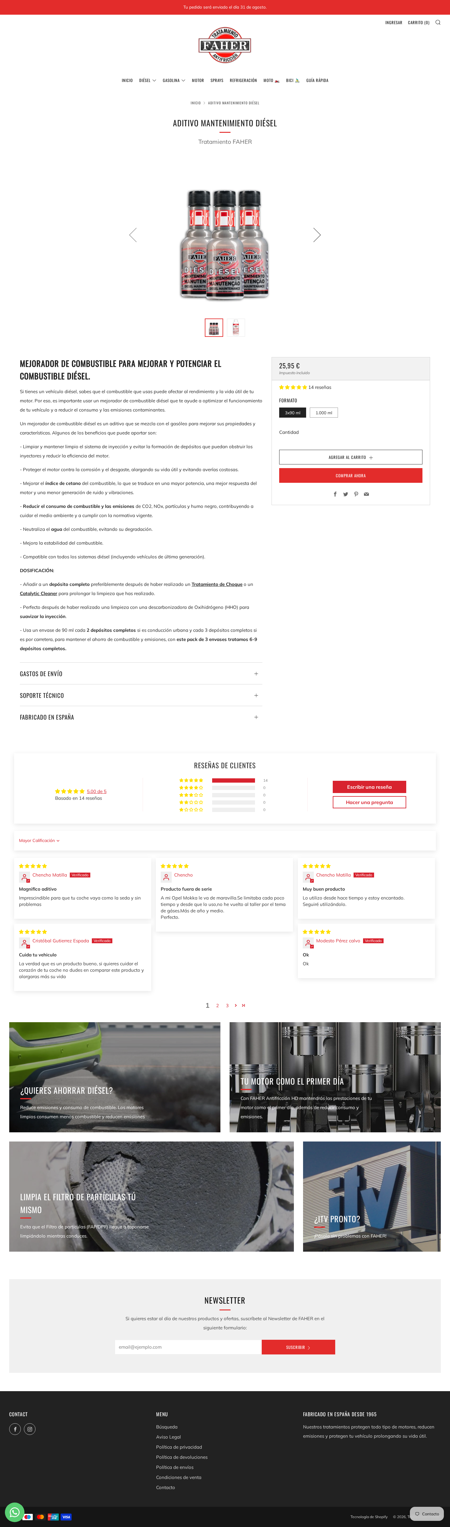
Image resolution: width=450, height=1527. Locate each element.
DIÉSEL (145, 80)
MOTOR (198, 80)
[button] (293, 387)
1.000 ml (324, 412)
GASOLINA (171, 80)
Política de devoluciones (182, 1457)
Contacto (165, 1487)
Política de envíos (174, 1467)
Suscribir (295, 1347)
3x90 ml (292, 412)
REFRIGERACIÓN (243, 80)
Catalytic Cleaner (38, 593)
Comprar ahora (351, 475)
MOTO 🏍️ (272, 80)
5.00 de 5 (97, 791)
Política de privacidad (179, 1447)
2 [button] (217, 1005)
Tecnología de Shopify (369, 1516)
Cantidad (289, 432)
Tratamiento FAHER (225, 141)
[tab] (214, 327)
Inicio (127, 80)
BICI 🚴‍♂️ (293, 80)
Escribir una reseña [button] (369, 787)
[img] (33, 866)
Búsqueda (167, 1427)
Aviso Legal (168, 1437)
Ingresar (394, 22)
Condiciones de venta (178, 1477)
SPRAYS (217, 80)
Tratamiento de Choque (217, 584)
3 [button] (227, 1005)
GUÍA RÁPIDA (317, 80)
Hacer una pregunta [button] (369, 802)
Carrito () (418, 22)
